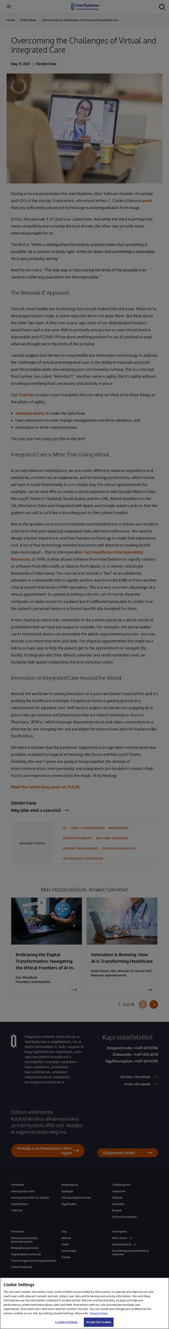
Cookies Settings (66, 1322)
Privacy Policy (99, 1313)
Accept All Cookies (98, 1322)
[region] (84, 1303)
